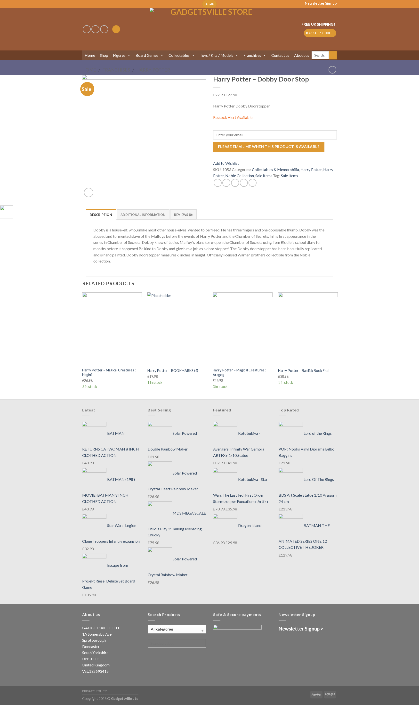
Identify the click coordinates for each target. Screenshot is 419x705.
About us (301, 55)
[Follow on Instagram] (95, 29)
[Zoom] (88, 192)
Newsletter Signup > (301, 628)
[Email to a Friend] (235, 183)
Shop (104, 55)
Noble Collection (239, 175)
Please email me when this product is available (269, 146)
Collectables (179, 55)
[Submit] (333, 55)
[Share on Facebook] (218, 183)
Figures (119, 55)
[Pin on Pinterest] (244, 183)
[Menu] (116, 29)
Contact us (280, 55)
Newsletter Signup (321, 3)
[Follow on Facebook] (87, 29)
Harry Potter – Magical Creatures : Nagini (109, 372)
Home (90, 55)
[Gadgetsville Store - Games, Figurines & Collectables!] (209, 29)
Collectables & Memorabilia (275, 169)
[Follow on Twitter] (104, 29)
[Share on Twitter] (226, 183)
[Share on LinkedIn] (253, 183)
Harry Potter (153, 70)
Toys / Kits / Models (216, 55)
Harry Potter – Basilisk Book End (303, 371)
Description (101, 215)
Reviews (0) (183, 215)
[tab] (101, 214)
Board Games (147, 55)
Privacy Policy (94, 691)
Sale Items (263, 175)
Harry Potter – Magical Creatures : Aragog (239, 372)
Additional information (143, 215)
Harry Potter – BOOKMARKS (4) (172, 371)
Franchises (252, 55)
